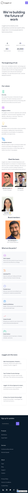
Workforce (4, 434)
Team (2, 463)
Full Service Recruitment (7, 449)
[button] (26, 2)
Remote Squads (5, 452)
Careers (3, 473)
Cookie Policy (4, 485)
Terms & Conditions (6, 482)
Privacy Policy (4, 479)
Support (3, 470)
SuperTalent (4, 438)
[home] (5, 3)
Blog (2, 467)
